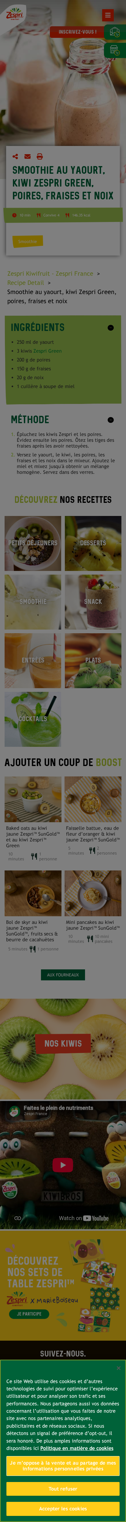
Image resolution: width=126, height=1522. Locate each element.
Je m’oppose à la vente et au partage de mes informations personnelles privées (63, 1466)
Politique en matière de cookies (76, 1448)
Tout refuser (63, 1489)
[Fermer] (118, 1368)
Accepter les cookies (63, 1509)
